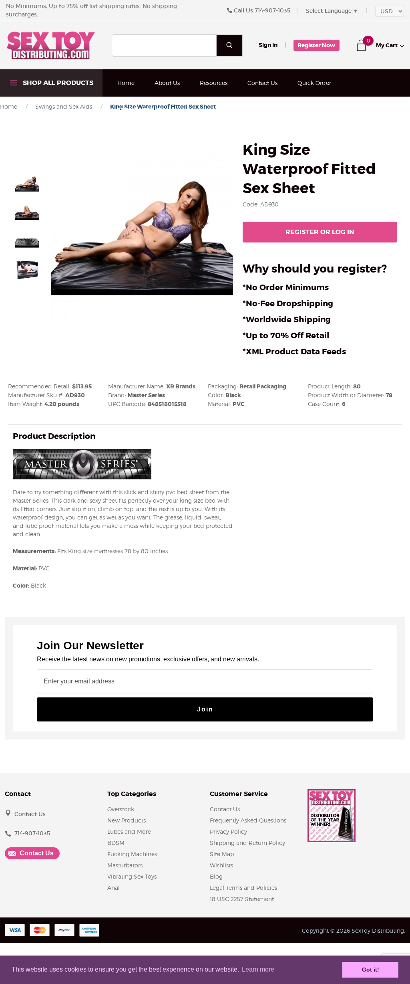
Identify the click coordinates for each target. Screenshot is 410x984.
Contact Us (262, 82)
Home (126, 82)
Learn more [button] (258, 969)
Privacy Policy (228, 831)
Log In (319, 232)
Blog (216, 876)
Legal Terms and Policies (243, 887)
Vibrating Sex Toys (132, 876)
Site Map (222, 854)
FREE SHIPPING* (140, 110)
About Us (167, 82)
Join (205, 709)
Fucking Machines (132, 854)
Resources (213, 82)
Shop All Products (57, 83)
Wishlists (221, 865)
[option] (27, 183)
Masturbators (125, 865)
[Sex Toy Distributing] (51, 44)
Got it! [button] (370, 969)
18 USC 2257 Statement (242, 898)
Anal (113, 887)
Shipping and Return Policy (247, 842)
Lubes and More (129, 831)
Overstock (120, 809)
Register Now (316, 45)
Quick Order (314, 82)
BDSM (116, 842)
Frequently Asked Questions (248, 820)
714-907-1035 (272, 10)
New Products (126, 820)
